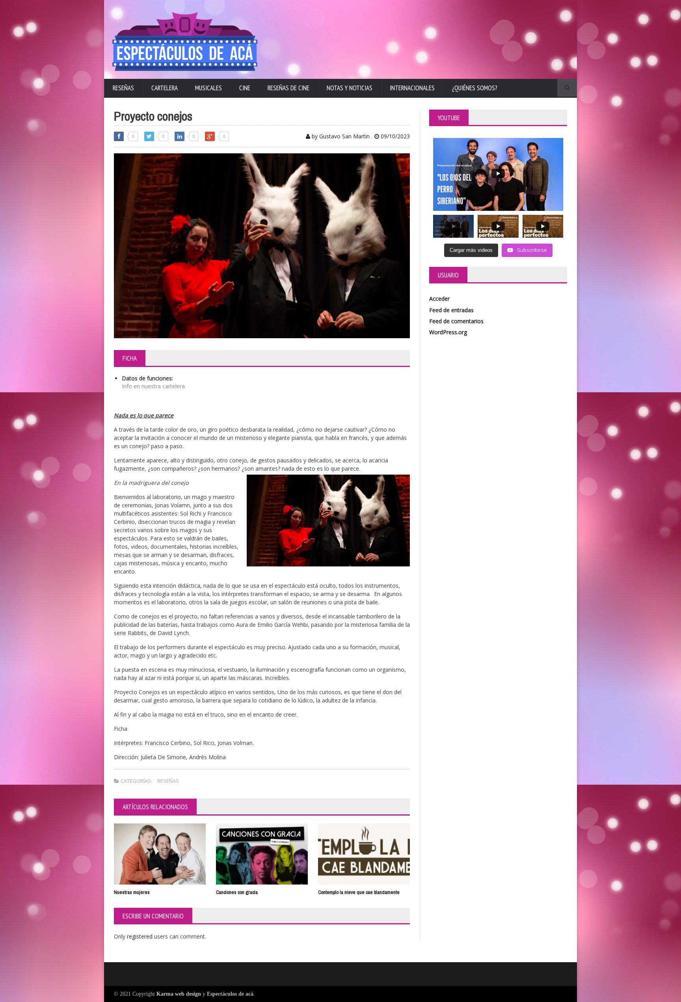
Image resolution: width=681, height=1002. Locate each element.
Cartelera (164, 88)
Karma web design (178, 994)
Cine (244, 88)
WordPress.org (448, 332)
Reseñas (123, 88)
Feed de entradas (451, 310)
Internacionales (412, 88)
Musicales (208, 88)
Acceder (439, 298)
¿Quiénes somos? (474, 88)
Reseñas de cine (288, 88)
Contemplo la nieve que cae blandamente (359, 892)
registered (140, 936)
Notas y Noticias (349, 88)
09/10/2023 (394, 136)
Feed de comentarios (456, 321)
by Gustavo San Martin (340, 136)
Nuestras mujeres (132, 892)
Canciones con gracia (237, 892)
